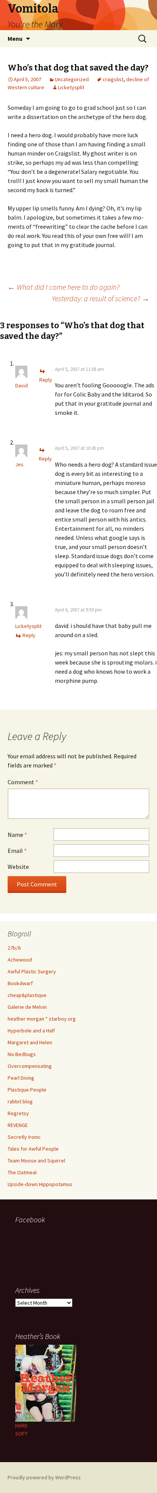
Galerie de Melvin (27, 1006)
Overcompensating (30, 1066)
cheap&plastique (27, 995)
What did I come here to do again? (64, 287)
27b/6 (14, 947)
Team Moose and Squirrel (36, 1160)
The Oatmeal (22, 1172)
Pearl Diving (21, 1077)
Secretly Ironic (24, 1136)
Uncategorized (72, 79)
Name (17, 834)
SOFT (21, 1433)
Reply (28, 635)
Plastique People (27, 1089)
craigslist (113, 79)
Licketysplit (71, 87)
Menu (15, 38)
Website (18, 866)
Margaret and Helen (30, 1042)
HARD (21, 1425)
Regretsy (18, 1113)
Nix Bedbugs (22, 1054)
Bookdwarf (20, 983)
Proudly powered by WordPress (44, 1477)
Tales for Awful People (33, 1148)
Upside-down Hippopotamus (40, 1184)
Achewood (20, 959)
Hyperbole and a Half (31, 1030)
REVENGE (18, 1125)
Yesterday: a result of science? (100, 298)
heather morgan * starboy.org (42, 1018)
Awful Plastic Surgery (32, 971)
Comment (23, 782)
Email (17, 850)
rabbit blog (20, 1101)
